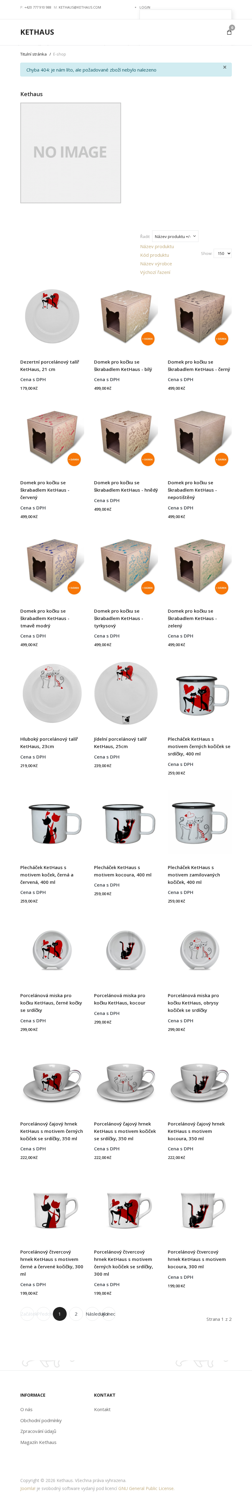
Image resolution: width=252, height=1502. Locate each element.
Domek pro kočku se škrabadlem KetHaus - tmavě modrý (44, 618)
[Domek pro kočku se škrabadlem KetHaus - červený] (52, 435)
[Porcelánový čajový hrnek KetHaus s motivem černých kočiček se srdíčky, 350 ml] (52, 1075)
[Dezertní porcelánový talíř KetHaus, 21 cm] (52, 314)
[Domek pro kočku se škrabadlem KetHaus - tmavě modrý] (52, 563)
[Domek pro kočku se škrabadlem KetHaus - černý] (200, 314)
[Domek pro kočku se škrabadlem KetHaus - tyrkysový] (126, 563)
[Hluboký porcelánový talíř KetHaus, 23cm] (52, 691)
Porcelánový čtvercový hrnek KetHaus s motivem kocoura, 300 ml (197, 1259)
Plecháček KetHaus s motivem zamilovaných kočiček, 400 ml (194, 874)
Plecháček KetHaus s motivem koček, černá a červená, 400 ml (46, 874)
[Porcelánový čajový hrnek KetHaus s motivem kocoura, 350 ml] (200, 1075)
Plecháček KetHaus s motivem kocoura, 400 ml (123, 871)
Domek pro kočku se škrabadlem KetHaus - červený (44, 489)
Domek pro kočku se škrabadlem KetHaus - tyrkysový (118, 618)
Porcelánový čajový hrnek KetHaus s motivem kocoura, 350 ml (196, 1131)
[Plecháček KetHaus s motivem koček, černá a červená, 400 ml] (52, 819)
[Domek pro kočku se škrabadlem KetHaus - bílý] (126, 314)
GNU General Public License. (146, 1488)
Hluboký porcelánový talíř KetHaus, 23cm (49, 742)
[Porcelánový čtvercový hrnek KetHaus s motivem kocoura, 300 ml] (200, 1204)
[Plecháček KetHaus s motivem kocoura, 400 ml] (126, 819)
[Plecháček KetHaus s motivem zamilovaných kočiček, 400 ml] (200, 819)
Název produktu (157, 246)
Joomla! (27, 1488)
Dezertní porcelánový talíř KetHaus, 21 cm (49, 365)
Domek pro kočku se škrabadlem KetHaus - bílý (123, 365)
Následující (92, 1314)
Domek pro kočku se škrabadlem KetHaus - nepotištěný (192, 489)
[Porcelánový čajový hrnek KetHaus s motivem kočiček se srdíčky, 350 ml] (126, 1075)
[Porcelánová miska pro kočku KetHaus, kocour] (126, 947)
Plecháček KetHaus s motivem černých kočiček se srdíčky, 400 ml (199, 746)
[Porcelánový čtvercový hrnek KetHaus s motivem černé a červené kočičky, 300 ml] (52, 1204)
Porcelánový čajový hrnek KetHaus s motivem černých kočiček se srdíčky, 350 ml (51, 1131)
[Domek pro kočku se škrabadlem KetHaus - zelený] (200, 563)
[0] (229, 32)
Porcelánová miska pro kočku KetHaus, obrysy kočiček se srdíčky (193, 1002)
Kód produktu (154, 255)
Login (145, 7)
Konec (108, 1314)
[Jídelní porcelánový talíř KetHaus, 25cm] (126, 691)
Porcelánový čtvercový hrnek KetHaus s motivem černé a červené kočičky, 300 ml (51, 1263)
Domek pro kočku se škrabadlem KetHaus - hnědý (126, 486)
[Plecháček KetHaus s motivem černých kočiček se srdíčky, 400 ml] (200, 691)
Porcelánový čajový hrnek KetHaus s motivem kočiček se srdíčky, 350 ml (125, 1131)
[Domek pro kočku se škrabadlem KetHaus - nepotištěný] (200, 435)
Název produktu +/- (173, 236)
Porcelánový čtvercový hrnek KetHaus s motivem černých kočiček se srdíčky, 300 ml (123, 1263)
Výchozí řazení (155, 272)
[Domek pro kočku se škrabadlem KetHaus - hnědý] (126, 435)
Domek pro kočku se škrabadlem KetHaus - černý (199, 365)
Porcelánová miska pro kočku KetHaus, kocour (119, 999)
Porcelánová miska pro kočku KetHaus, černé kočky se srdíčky (51, 1002)
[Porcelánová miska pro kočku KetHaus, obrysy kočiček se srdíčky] (200, 947)
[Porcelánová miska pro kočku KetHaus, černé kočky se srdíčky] (52, 947)
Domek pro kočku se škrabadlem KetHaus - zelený (192, 618)
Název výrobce (156, 263)
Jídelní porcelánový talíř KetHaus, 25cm (120, 742)
